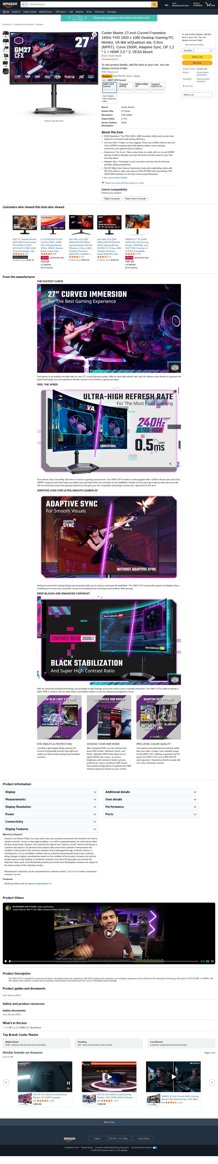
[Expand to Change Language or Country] (168, 5)
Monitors (39, 24)
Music (89, 12)
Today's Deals (29, 12)
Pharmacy (99, 12)
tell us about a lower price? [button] (35, 883)
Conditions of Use (72, 1148)
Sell (71, 12)
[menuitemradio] (207, 961)
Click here (72, 871)
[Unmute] (212, 961)
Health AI (16, 12)
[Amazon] (10, 4)
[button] (6, 12)
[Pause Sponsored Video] (68, 1083)
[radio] (6, 34)
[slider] (103, 961)
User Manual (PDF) (12, 995)
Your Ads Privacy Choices (141, 1148)
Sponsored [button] (7, 1057)
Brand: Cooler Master (112, 56)
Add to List (189, 95)
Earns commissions (46, 906)
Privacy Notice (87, 1148)
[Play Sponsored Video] (109, 1077)
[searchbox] (89, 4)
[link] (25, 245)
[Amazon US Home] (69, 1140)
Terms (137, 76)
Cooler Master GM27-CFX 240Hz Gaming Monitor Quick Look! (41, 909)
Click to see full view (53, 121)
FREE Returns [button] (109, 72)
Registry (79, 12)
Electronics (7, 24)
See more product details (115, 177)
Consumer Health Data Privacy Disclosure (112, 1148)
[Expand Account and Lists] (189, 5)
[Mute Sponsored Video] (68, 1089)
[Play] (5, 961)
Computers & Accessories (24, 24)
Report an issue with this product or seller (124, 183)
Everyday (111, 12)
